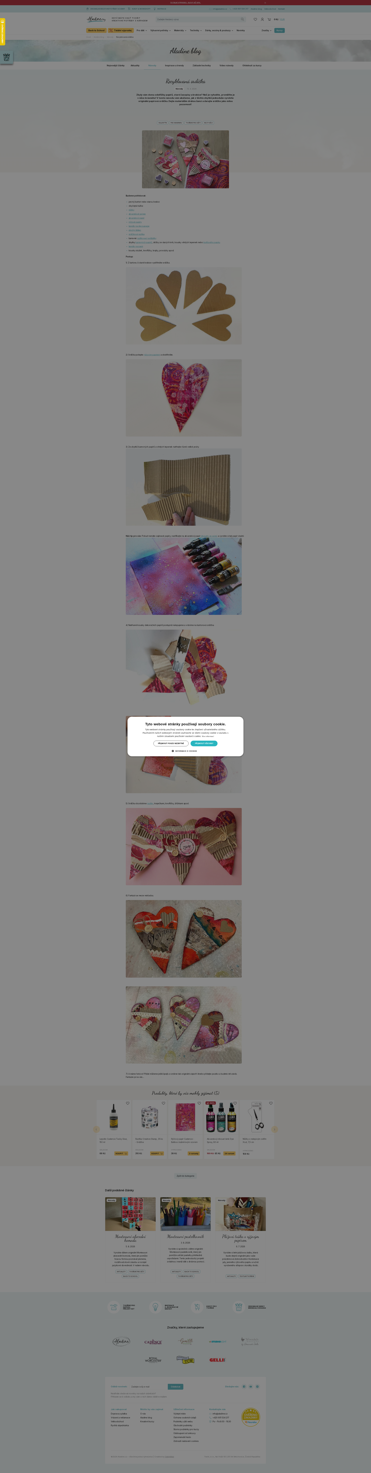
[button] (185, 751)
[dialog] (185, 736)
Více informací (208, 736)
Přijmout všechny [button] (204, 743)
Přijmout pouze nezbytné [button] (171, 743)
